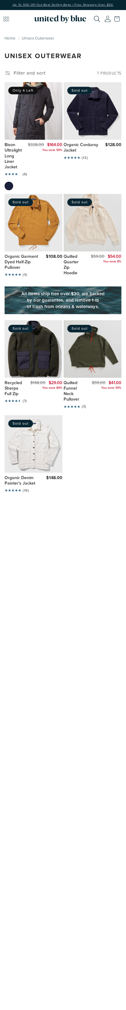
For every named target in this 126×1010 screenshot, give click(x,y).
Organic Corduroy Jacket (81, 147)
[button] (118, 18)
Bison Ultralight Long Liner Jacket (12, 156)
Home (10, 38)
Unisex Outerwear (38, 38)
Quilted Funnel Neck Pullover (71, 391)
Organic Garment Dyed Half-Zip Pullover (21, 262)
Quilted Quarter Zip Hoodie (71, 265)
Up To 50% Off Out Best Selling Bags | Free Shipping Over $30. (63, 5)
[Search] (97, 18)
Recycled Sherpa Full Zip (13, 388)
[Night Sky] (9, 186)
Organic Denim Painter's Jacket (20, 480)
